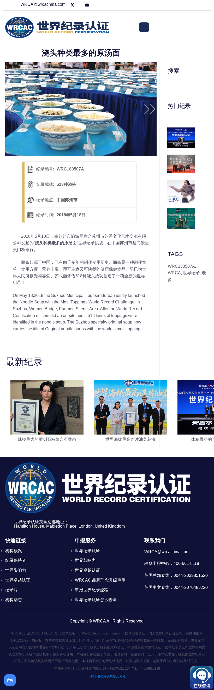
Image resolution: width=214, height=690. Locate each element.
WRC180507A (181, 266)
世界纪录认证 (87, 550)
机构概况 (13, 550)
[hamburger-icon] (144, 27)
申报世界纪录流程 (91, 590)
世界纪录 (191, 273)
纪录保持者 (15, 560)
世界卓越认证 (17, 580)
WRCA (174, 273)
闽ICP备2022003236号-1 (107, 676)
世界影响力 (15, 570)
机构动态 (13, 599)
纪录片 (11, 590)
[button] (12, 109)
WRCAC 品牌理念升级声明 (100, 580)
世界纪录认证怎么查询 (96, 599)
